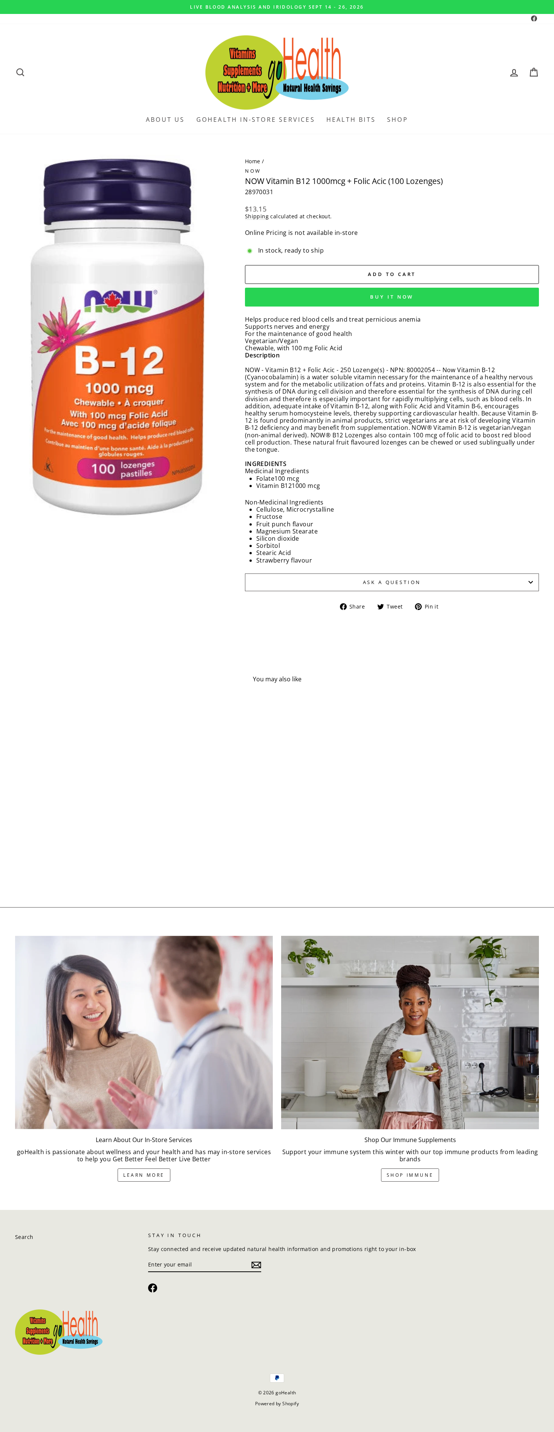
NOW (253, 170)
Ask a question (392, 582)
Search (24, 1236)
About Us (165, 119)
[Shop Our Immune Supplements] (410, 1032)
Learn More (144, 1175)
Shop (397, 119)
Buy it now (391, 296)
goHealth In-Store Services (255, 119)
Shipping (257, 216)
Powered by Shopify (277, 1403)
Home (252, 161)
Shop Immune (410, 1175)
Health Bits (351, 119)
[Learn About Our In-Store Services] (144, 1032)
